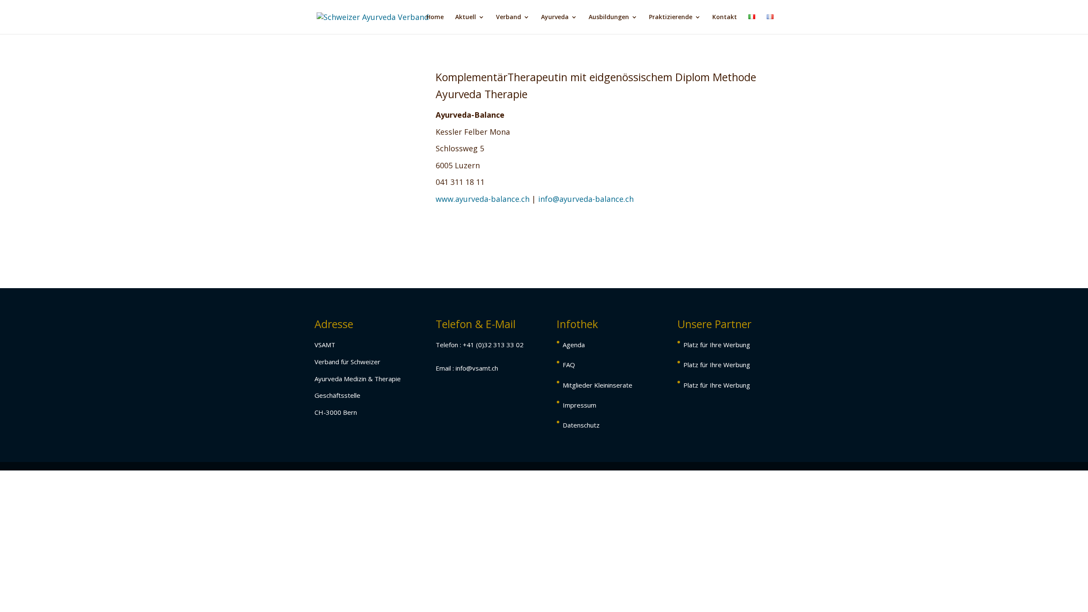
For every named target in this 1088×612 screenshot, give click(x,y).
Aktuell (465, 17)
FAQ (569, 364)
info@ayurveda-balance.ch (586, 199)
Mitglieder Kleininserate (597, 385)
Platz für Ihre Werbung (716, 344)
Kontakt (724, 17)
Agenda (574, 344)
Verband (508, 17)
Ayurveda (555, 17)
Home (435, 17)
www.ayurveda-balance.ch (483, 199)
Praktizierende (670, 17)
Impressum (579, 405)
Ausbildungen (609, 17)
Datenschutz (581, 425)
